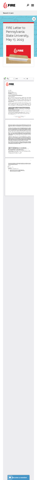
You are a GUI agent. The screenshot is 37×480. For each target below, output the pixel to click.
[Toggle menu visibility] (32, 5)
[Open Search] (28, 5)
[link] (9, 5)
